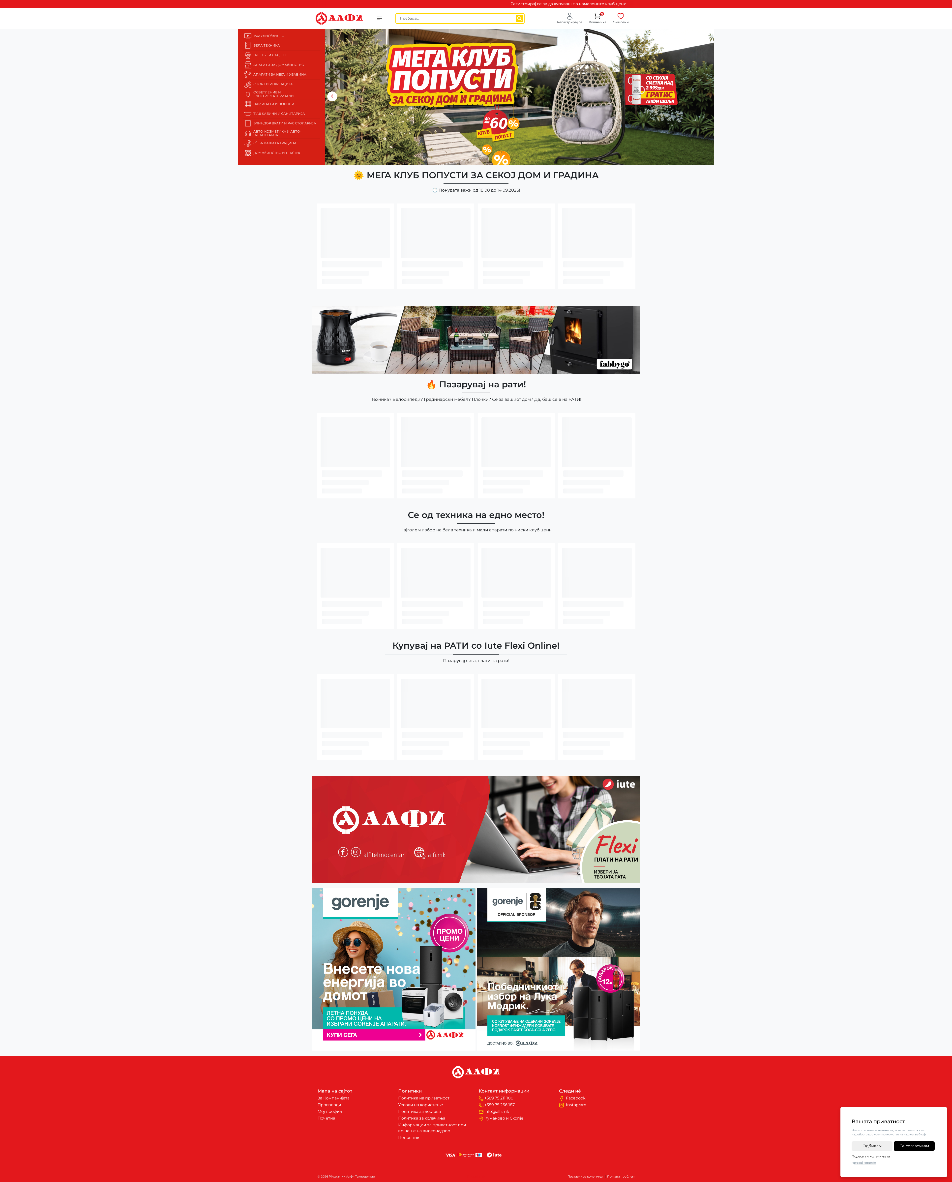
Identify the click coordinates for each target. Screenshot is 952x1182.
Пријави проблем (620, 1176)
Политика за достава (419, 1111)
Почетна (326, 1118)
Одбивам (872, 1146)
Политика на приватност (423, 1098)
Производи (329, 1104)
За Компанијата (334, 1098)
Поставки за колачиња (585, 1176)
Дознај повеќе (864, 1163)
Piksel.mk (476, 1176)
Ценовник (408, 1137)
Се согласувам (914, 1146)
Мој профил (330, 1111)
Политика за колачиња (421, 1118)
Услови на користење (420, 1104)
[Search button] (519, 18)
